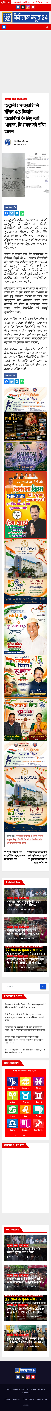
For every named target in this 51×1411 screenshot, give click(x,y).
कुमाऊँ (13, 99)
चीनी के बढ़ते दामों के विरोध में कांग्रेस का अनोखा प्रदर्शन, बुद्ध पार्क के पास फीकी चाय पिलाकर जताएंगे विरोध (24, 1017)
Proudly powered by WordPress (18, 1389)
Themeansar (25, 1393)
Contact (26, 1405)
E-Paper (7, 1399)
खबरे (19, 99)
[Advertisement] (25, 58)
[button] (47, 27)
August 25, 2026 (17, 1257)
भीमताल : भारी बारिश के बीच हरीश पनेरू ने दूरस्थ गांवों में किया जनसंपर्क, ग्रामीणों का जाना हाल (24, 905)
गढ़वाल (20, 956)
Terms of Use (41, 1399)
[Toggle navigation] (25, 27)
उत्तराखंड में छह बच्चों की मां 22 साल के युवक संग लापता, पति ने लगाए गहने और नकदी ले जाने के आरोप (25, 962)
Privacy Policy (28, 1399)
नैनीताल (24, 99)
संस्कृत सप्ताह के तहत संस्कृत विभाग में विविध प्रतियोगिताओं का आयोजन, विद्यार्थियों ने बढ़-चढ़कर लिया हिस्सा (24, 1040)
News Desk (22, 141)
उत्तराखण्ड (7, 99)
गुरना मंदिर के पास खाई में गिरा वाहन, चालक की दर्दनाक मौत (14, 855)
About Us (16, 1399)
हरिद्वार (25, 956)
